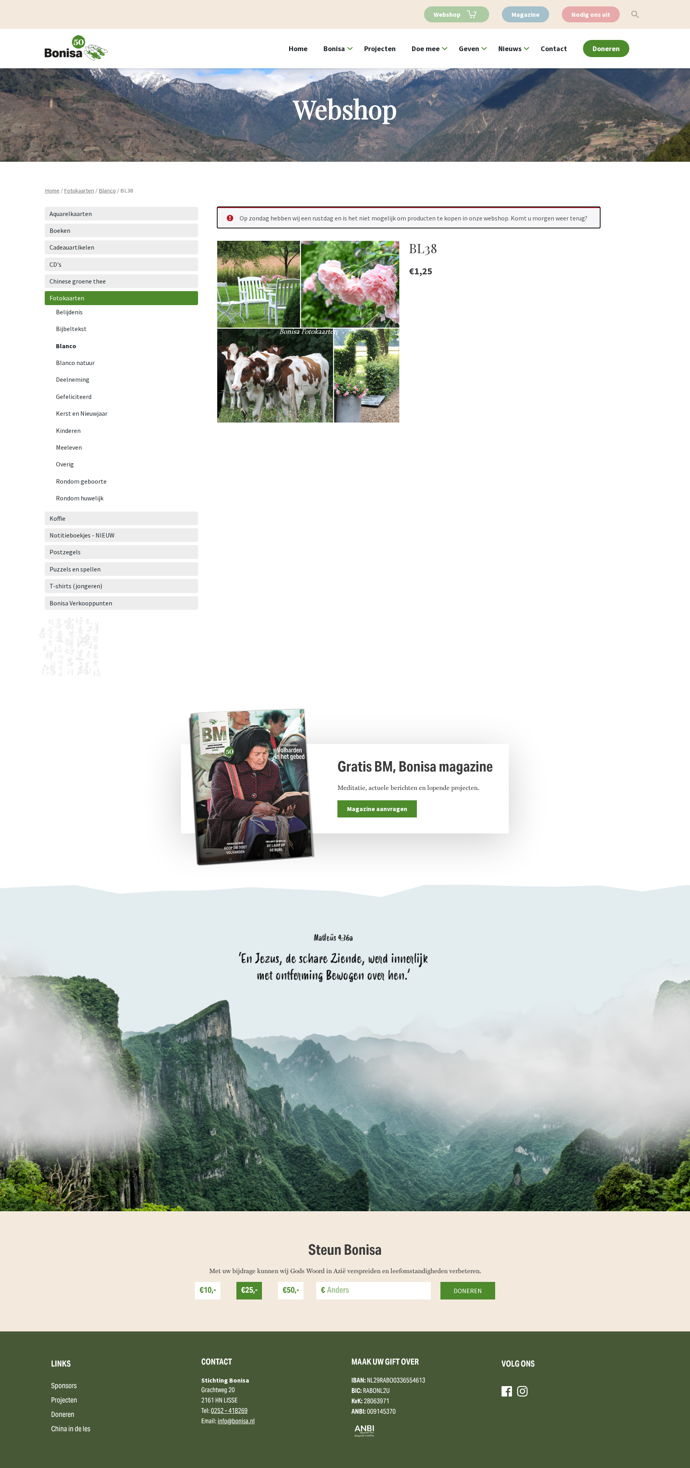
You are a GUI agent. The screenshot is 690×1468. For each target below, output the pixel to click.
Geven (469, 48)
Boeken (60, 230)
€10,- (208, 1290)
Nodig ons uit (590, 14)
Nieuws (509, 48)
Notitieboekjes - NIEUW (82, 535)
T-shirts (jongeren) (76, 586)
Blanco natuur (75, 363)
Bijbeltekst (71, 329)
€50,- (291, 1290)
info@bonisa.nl (236, 1421)
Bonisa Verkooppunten (81, 603)
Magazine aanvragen (377, 809)
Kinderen (68, 430)
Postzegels (65, 552)
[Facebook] (507, 1391)
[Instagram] (522, 1391)
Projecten (380, 48)
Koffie (57, 518)
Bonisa (334, 48)
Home (298, 48)
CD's (55, 264)
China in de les (70, 1429)
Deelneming (72, 379)
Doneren (606, 48)
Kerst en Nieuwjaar (81, 413)
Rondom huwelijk (79, 498)
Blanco (107, 190)
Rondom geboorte (81, 481)
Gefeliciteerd (73, 397)
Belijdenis (69, 312)
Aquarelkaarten (71, 214)
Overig (65, 464)
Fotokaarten (79, 190)
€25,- (249, 1290)
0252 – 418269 (229, 1411)
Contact (554, 48)
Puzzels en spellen (75, 569)
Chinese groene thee (78, 281)
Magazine (525, 14)
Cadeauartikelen (72, 247)
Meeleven (69, 447)
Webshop (447, 14)
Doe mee (426, 48)
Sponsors (64, 1386)
